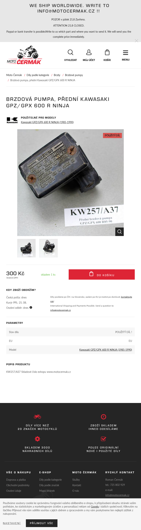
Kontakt (76, 485)
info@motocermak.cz (60, 310)
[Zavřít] (136, 41)
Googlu (95, 506)
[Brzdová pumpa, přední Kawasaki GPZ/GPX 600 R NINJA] (70, 182)
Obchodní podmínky (17, 485)
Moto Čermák (14, 75)
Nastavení (12, 523)
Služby (76, 479)
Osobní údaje (13, 490)
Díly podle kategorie (38, 75)
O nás (75, 490)
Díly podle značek (49, 485)
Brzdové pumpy (74, 75)
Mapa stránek (47, 490)
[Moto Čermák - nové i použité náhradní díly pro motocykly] (24, 55)
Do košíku (105, 275)
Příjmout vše (41, 523)
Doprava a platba (16, 479)
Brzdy (57, 75)
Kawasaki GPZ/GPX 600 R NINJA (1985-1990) (47, 122)
